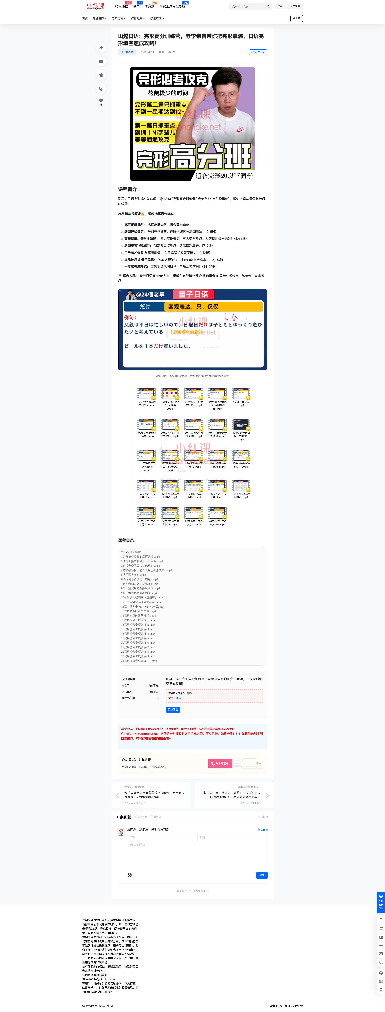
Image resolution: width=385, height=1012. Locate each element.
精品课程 (121, 5)
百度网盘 (173, 709)
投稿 (298, 18)
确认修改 (263, 829)
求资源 (149, 5)
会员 (136, 5)
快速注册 (295, 6)
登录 (279, 6)
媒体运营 (136, 18)
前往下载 (260, 52)
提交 (262, 875)
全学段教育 (127, 52)
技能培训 (156, 18)
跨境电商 (98, 18)
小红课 (109, 1005)
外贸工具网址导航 (172, 5)
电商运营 (117, 18)
